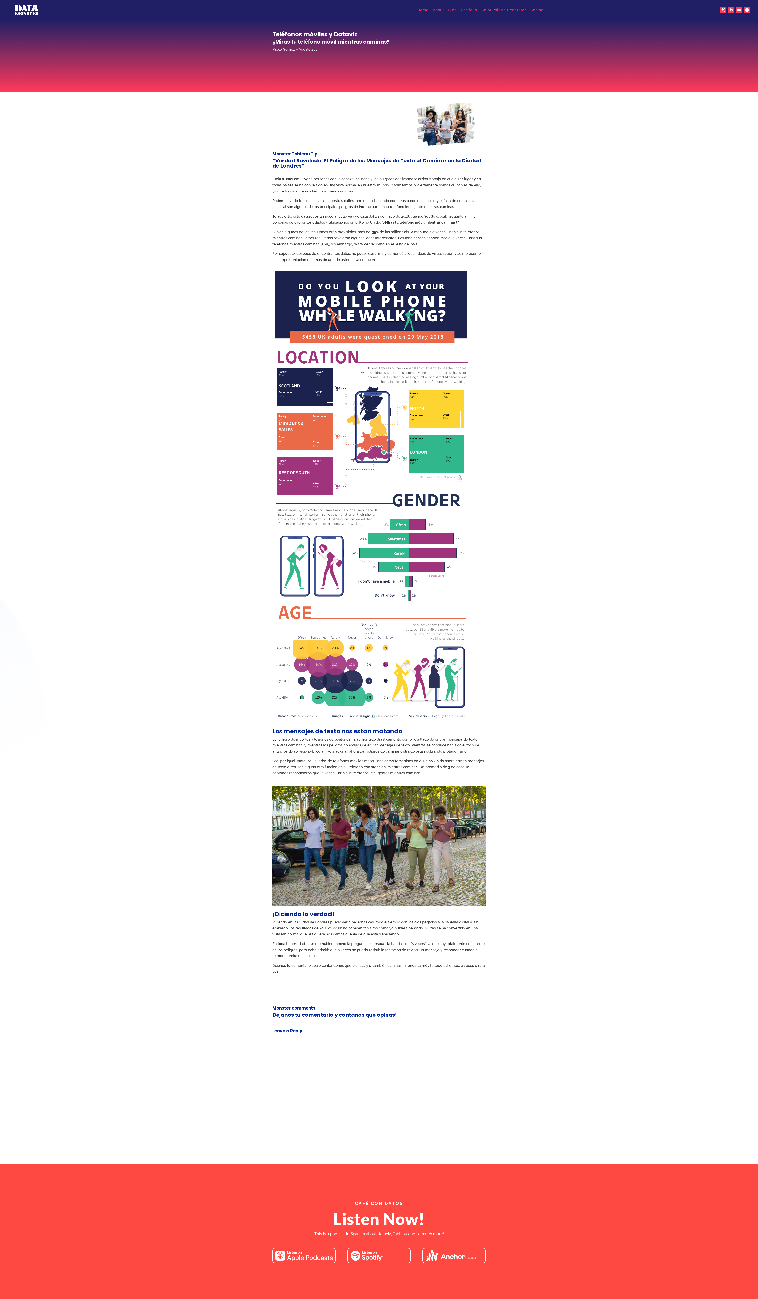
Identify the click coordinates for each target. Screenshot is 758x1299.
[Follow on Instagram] (747, 10)
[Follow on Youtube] (739, 10)
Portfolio (469, 10)
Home (423, 10)
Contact (537, 10)
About (438, 10)
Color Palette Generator (503, 10)
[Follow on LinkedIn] (731, 10)
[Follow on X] (723, 10)
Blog (452, 10)
